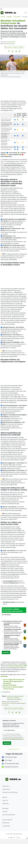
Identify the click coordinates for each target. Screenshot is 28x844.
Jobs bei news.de (7, 820)
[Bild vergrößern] (27, 56)
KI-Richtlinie (5, 823)
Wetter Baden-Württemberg (14, 699)
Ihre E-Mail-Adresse (7, 614)
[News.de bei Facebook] (14, 837)
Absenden (6, 652)
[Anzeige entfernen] (27, 838)
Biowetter (21, 696)
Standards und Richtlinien (10, 792)
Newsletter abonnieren (11, 767)
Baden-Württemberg (12, 696)
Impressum (5, 786)
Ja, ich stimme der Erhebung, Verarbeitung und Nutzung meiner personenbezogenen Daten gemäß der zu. (14, 736)
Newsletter (5, 803)
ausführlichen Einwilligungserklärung (13, 739)
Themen (4, 811)
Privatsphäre (6, 826)
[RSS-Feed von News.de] (19, 837)
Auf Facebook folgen (10, 757)
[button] (14, 47)
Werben (4, 797)
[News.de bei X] (16, 837)
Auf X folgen (8, 760)
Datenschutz (6, 789)
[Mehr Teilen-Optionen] (19, 51)
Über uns (5, 800)
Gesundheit (10, 698)
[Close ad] (1, 9)
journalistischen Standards (9, 703)
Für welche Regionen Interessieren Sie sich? (12, 621)
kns (2, 692)
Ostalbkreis (17, 698)
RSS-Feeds (5, 808)
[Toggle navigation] (25, 13)
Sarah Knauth (12, 42)
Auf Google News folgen (11, 763)
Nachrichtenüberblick (8, 815)
